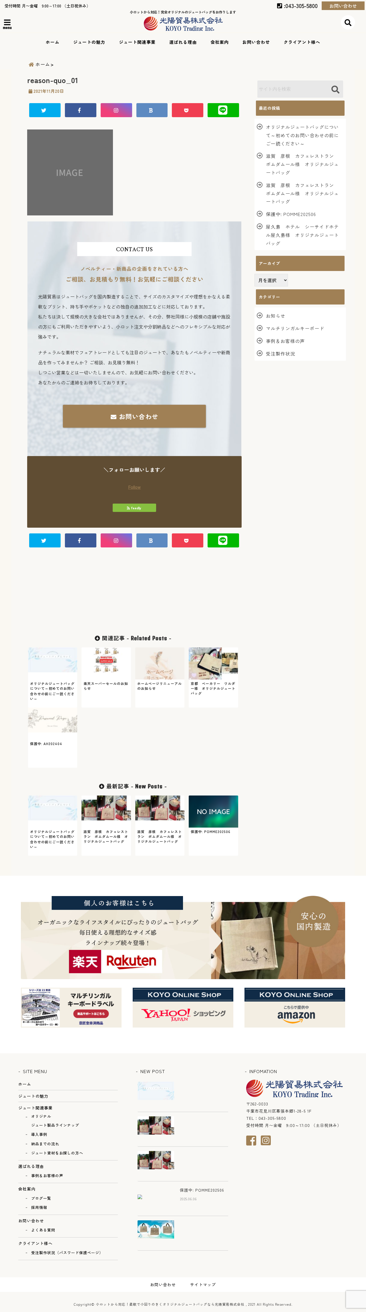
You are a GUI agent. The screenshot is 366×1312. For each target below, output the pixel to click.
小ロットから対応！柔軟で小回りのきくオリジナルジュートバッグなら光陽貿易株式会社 (170, 1304)
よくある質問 (43, 1230)
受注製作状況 (280, 353)
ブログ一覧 (41, 1198)
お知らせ (275, 315)
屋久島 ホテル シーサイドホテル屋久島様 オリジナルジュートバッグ (302, 235)
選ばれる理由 (183, 42)
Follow (134, 486)
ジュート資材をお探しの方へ (57, 1153)
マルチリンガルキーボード (295, 328)
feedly (136, 507)
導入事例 (39, 1134)
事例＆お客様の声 (285, 340)
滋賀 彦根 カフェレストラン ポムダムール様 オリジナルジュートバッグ (302, 164)
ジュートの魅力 (89, 42)
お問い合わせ (343, 5)
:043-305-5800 (300, 5)
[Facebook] (253, 1140)
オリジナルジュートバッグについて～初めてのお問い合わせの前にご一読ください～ (302, 135)
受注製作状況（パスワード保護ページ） (67, 1252)
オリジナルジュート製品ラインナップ (55, 1120)
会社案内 (219, 42)
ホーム (52, 42)
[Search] (335, 89)
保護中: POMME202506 (291, 214)
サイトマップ (203, 1284)
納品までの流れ (45, 1143)
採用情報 (39, 1207)
